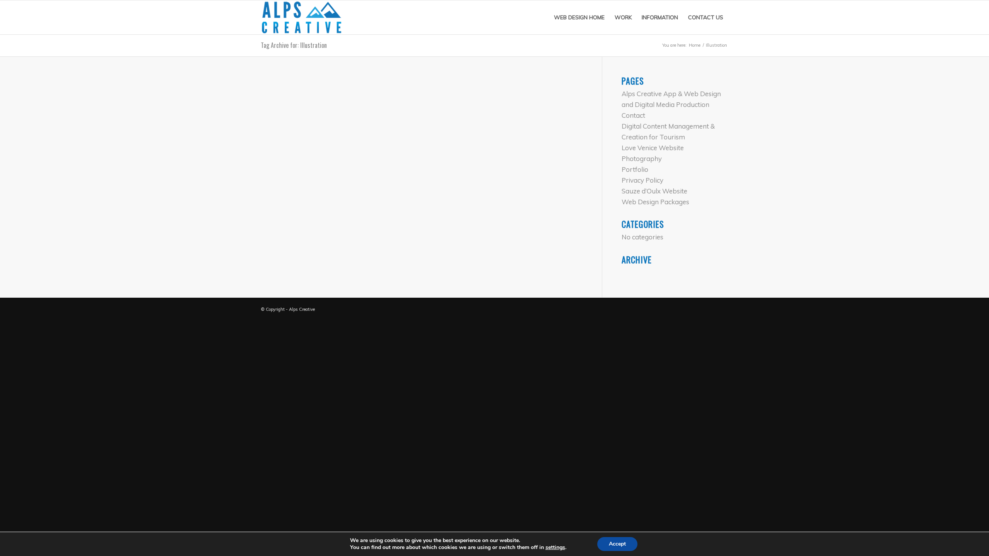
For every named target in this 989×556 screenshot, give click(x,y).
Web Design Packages (655, 202)
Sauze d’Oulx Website (654, 191)
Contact (633, 115)
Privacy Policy (642, 180)
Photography (642, 158)
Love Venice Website (653, 148)
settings (555, 547)
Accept (617, 544)
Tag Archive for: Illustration (294, 45)
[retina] (302, 17)
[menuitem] (579, 17)
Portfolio (635, 169)
